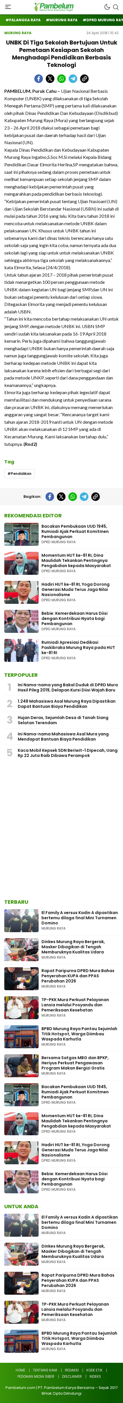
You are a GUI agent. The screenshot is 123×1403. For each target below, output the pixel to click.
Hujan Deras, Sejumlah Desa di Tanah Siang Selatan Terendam (63, 720)
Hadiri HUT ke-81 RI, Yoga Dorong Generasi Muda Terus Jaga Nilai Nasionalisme (75, 589)
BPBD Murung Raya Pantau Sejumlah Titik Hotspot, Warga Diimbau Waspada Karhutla (79, 1034)
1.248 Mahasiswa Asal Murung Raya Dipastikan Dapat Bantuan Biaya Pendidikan (67, 703)
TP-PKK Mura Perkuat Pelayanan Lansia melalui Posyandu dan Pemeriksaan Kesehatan (75, 1005)
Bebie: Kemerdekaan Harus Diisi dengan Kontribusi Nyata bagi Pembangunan (74, 618)
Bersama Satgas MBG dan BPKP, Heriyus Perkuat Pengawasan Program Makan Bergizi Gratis (75, 1063)
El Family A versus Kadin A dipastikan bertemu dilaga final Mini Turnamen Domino (79, 918)
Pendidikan (21, 473)
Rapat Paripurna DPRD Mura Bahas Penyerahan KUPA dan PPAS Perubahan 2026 (77, 976)
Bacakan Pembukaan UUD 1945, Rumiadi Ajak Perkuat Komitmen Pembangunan (75, 531)
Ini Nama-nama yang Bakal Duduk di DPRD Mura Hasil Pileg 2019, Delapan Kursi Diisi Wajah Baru (68, 687)
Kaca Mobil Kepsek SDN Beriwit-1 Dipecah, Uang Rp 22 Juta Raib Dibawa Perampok (68, 752)
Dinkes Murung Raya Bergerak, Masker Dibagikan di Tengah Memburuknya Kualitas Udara (73, 947)
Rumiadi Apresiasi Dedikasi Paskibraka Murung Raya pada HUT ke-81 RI (78, 647)
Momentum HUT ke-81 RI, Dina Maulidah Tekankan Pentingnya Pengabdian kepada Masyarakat (76, 560)
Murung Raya (17, 32)
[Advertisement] (61, 830)
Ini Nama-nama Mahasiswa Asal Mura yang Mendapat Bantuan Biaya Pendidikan (63, 736)
